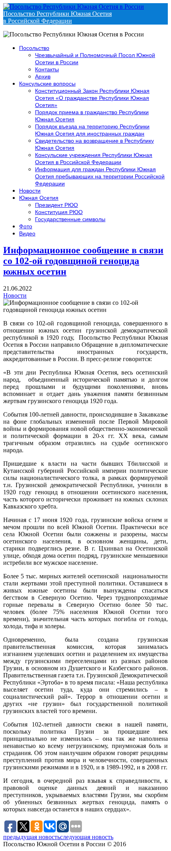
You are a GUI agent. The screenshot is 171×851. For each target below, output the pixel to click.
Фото (25, 226)
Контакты (47, 69)
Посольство (34, 48)
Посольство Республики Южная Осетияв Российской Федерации (57, 17)
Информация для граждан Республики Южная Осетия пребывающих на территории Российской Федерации (100, 176)
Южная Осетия (38, 198)
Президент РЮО (56, 205)
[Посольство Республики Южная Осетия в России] (73, 6)
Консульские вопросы (47, 83)
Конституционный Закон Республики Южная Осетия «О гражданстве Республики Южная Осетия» (92, 98)
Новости (30, 190)
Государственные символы (70, 219)
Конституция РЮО (59, 212)
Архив (43, 76)
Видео (27, 233)
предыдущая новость (31, 837)
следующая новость (86, 837)
